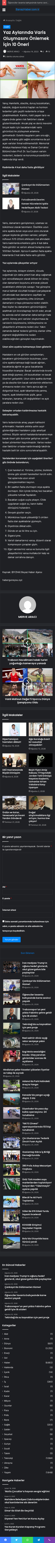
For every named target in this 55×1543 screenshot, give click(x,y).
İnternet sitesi (9, 910)
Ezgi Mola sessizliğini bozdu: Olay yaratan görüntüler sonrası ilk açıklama (34, 1056)
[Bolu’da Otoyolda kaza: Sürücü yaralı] (11, 1243)
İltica (6, 1377)
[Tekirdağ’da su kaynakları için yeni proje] (11, 1028)
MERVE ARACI (13, 51)
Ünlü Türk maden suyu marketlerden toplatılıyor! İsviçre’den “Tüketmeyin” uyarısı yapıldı (37, 1184)
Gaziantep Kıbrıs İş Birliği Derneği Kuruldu (36, 1153)
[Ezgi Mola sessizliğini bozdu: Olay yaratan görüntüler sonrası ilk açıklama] (11, 1056)
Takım (7, 1453)
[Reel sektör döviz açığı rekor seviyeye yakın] (11, 1042)
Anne (6, 1338)
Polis (6, 1415)
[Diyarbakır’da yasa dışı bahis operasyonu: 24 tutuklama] (11, 1113)
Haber (7, 1362)
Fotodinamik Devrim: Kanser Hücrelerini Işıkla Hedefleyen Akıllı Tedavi (35, 203)
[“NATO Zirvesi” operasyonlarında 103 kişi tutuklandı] (11, 1127)
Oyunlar (8, 1405)
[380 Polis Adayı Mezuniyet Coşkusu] (11, 1170)
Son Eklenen (27, 953)
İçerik (6, 1372)
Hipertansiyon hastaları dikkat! (11, 741)
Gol (5, 1358)
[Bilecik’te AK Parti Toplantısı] (11, 1201)
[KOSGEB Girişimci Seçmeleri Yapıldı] (11, 1229)
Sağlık (19, 20)
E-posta (7, 898)
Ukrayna (8, 1463)
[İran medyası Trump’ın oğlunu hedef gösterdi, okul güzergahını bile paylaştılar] (11, 967)
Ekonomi (8, 1348)
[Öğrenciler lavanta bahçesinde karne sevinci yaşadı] (11, 999)
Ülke (6, 1467)
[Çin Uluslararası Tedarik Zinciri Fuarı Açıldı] (11, 1142)
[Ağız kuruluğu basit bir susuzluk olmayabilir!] (41, 729)
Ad (4, 887)
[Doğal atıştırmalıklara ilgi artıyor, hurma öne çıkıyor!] (41, 802)
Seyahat (8, 1434)
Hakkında (8, 1367)
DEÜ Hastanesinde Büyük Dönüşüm (12, 771)
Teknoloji (8, 1458)
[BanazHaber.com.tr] (27, 9)
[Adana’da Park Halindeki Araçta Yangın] (11, 1085)
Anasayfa (9, 20)
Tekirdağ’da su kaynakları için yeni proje (36, 1026)
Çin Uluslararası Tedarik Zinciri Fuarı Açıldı (35, 1140)
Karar (6, 1396)
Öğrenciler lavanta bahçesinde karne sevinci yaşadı (36, 998)
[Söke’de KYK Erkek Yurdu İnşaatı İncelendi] (11, 1215)
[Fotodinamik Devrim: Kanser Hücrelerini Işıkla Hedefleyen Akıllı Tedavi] (10, 203)
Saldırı (7, 1429)
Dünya (7, 1343)
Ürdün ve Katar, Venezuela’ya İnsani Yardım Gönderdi (13, 815)
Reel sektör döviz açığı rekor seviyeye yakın (34, 1039)
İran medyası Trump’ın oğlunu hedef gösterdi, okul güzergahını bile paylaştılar (35, 967)
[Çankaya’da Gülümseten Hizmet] (10, 188)
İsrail (6, 1386)
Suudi (7, 1448)
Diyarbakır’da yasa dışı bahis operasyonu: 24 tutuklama (35, 1112)
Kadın (7, 1391)
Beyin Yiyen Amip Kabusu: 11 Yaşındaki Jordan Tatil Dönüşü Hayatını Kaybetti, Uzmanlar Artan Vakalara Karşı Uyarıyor (40, 778)
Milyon (7, 1401)
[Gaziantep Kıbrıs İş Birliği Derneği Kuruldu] (11, 1156)
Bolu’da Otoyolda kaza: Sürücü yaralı (35, 1240)
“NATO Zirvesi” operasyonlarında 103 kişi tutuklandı (36, 1126)
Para (6, 1410)
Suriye (7, 1444)
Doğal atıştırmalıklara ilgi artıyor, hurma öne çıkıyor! (39, 817)
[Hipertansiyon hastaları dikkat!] (14, 729)
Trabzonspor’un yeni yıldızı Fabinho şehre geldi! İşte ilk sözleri (37, 1012)
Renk (6, 1420)
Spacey (8, 1439)
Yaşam (7, 1472)
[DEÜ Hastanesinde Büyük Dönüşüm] (14, 760)
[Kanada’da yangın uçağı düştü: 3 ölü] (11, 1099)
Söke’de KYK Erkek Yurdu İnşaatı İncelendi (35, 1213)
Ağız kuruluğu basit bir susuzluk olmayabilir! (39, 742)
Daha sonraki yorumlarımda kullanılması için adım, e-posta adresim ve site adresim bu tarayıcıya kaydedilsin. (25, 926)
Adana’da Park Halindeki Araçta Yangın (36, 1083)
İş (5, 1381)
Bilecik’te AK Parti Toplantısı (32, 1199)
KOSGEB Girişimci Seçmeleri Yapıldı (32, 1226)
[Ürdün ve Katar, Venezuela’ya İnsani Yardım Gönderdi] (14, 802)
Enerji (6, 1353)
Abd (6, 1334)
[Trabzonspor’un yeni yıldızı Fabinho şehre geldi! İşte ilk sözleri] (11, 1013)
